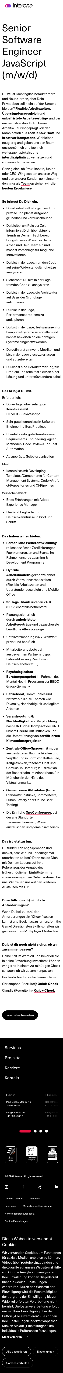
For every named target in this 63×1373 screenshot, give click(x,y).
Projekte (12, 1058)
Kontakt (12, 1078)
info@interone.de (15, 1112)
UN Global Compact (30, 725)
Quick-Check (48, 983)
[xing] (40, 1187)
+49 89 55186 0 (14, 1116)
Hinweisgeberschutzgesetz (19, 1213)
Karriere (12, 1068)
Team (25, 183)
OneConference (38, 812)
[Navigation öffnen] (56, 5)
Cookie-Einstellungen (16, 1221)
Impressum (11, 1206)
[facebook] (23, 1187)
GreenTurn (25, 730)
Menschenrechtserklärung (37, 1206)
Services (13, 1047)
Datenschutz (35, 1198)
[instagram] (6, 1187)
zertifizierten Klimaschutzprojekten (33, 738)
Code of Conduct (14, 1198)
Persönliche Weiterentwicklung (31, 542)
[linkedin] (56, 1187)
